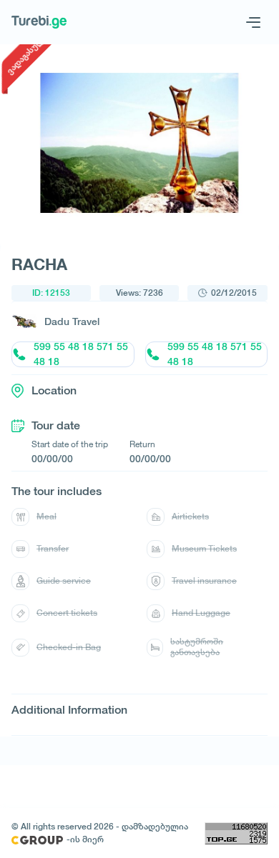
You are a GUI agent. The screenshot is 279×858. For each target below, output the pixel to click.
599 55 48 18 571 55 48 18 (81, 354)
